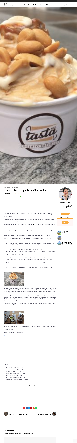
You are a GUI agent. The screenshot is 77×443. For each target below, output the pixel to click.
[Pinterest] (31, 408)
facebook (61, 1)
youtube (65, 1)
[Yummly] (34, 408)
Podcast (65, 222)
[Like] (24, 408)
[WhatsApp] (36, 408)
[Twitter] (29, 408)
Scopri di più (65, 213)
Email (57, 1)
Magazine (46, 4)
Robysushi (29, 4)
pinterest (67, 1)
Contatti (52, 4)
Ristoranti (17, 193)
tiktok (71, 1)
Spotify (67, 224)
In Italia (13, 193)
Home (24, 4)
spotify (69, 1)
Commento (6, 436)
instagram (63, 1)
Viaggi (40, 4)
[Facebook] (27, 408)
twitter (59, 1)
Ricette (35, 4)
